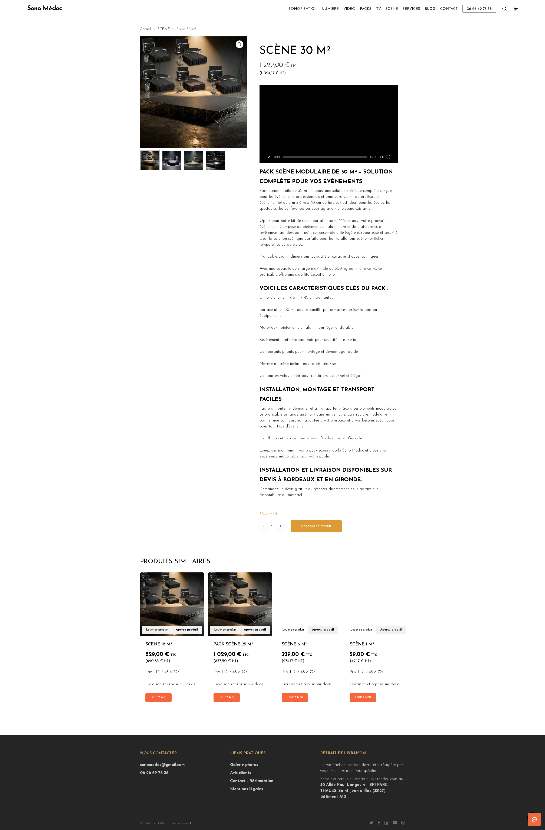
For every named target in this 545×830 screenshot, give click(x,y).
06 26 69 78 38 (154, 773)
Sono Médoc (44, 8)
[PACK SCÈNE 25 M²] (240, 604)
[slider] (325, 157)
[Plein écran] (388, 157)
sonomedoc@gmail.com (162, 765)
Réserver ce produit (316, 526)
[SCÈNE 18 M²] (172, 604)
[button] (239, 44)
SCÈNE (163, 29)
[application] (329, 124)
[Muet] (381, 157)
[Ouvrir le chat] (534, 819)
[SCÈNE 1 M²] (376, 604)
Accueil (145, 29)
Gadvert (186, 823)
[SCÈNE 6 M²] (308, 604)
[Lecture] (269, 157)
